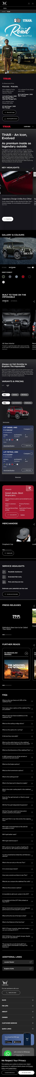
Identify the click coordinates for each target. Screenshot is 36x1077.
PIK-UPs (5, 1006)
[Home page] (5, 983)
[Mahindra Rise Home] (4, 3)
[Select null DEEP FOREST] (3, 276)
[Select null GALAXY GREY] (10, 276)
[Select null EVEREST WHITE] (3, 282)
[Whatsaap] (8, 1054)
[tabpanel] (18, 43)
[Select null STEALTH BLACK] (29, 276)
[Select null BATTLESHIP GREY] (16, 276)
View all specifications (8, 446)
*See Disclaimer (6, 422)
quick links (6, 1029)
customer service (9, 1023)
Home (3, 11)
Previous (27, 70)
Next (32, 70)
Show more (18, 477)
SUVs (4, 1000)
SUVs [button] (5, 8)
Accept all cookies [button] (26, 1072)
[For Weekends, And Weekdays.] (26, 653)
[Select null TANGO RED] (23, 276)
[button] (10, 1073)
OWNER (4, 1017)
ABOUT (4, 1011)
